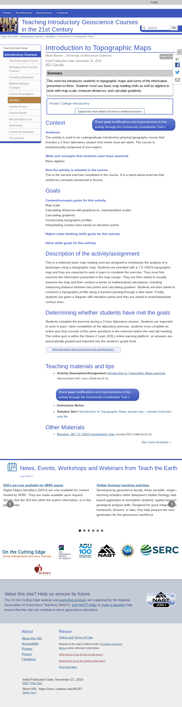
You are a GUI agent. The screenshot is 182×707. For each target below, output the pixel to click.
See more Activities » (156, 442)
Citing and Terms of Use (76, 637)
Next (171, 504)
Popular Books (18, 112)
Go (174, 27)
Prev (10, 504)
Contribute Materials (21, 132)
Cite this (58, 64)
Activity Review (18, 106)
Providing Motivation (21, 77)
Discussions (16, 138)
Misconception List (20, 119)
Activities (50, 36)
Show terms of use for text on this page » (81, 654)
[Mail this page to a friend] (177, 80)
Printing (27, 648)
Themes (7, 13)
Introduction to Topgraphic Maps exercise (136, 373)
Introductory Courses (32, 36)
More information (68, 667)
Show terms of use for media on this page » (82, 661)
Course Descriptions (21, 94)
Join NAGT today (84, 605)
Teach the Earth (9, 36)
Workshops (16, 125)
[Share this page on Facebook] (177, 65)
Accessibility (30, 643)
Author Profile (167, 56)
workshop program (73, 600)
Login (154, 2)
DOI (48, 64)
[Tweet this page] (177, 72)
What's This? (29, 692)
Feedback (29, 659)
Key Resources (24, 13)
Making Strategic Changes (19, 85)
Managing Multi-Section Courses (23, 69)
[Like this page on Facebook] (177, 59)
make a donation (113, 605)
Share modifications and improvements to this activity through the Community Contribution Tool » (131, 124)
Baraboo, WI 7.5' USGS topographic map (86, 434)
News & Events (44, 13)
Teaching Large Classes (23, 60)
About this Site (32, 638)
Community (62, 13)
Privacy (27, 654)
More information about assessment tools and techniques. (83, 349)
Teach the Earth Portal (15, 48)
